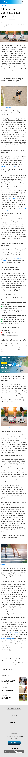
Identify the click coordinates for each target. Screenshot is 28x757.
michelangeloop (4, 427)
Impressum (14, 715)
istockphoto (8, 107)
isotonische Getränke (7, 638)
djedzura (3, 564)
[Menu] (26, 2)
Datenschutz (14, 719)
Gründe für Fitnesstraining (9, 166)
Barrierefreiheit (14, 722)
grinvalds (3, 107)
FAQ (14, 729)
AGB (14, 726)
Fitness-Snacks (13, 632)
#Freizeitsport (12, 19)
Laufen (22, 223)
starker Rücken (11, 198)
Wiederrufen (14, 742)
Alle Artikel (5, 5)
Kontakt (14, 712)
